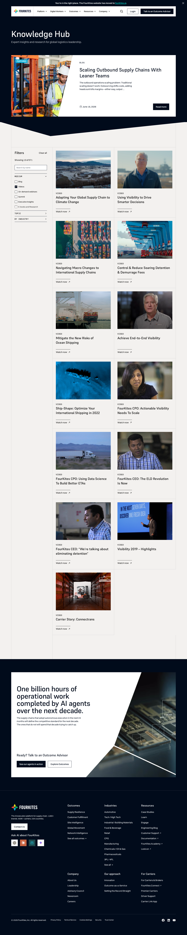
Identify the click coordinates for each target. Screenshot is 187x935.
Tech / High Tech (112, 817)
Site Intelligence (75, 822)
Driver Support (148, 896)
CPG (106, 838)
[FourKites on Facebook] (163, 920)
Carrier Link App (149, 901)
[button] (42, 11)
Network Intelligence (77, 833)
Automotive (110, 812)
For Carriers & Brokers (152, 880)
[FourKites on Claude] (23, 843)
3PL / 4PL (108, 859)
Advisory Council (75, 890)
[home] (22, 11)
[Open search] (121, 11)
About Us (71, 880)
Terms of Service (70, 920)
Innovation (109, 880)
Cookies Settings (86, 920)
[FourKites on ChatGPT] (14, 843)
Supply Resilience (76, 812)
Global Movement (76, 827)
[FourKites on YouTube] (174, 920)
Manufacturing (111, 843)
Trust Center (109, 920)
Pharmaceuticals (112, 854)
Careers (71, 901)
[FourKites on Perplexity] (32, 843)
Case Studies (147, 812)
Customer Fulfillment (77, 817)
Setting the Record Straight (117, 890)
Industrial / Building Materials (118, 822)
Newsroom (72, 896)
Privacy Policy (56, 920)
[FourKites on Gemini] (41, 843)
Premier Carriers (149, 890)
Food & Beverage (112, 827)
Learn (144, 817)
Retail (107, 833)
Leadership (73, 885)
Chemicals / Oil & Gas (114, 849)
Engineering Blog (149, 827)
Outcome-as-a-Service (115, 885)
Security (98, 920)
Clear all (43, 152)
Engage (145, 822)
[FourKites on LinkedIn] (168, 920)
